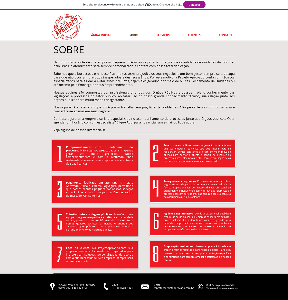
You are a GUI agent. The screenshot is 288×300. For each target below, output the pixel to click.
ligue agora (186, 122)
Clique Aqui (125, 122)
